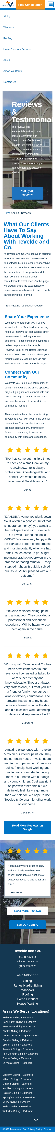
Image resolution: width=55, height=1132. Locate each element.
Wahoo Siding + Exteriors (17, 1106)
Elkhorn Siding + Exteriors (17, 1044)
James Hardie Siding (27, 985)
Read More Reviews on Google (27, 827)
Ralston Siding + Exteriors (17, 1093)
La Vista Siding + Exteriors (17, 1062)
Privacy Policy (35, 1129)
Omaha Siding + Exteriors (17, 1083)
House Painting (27, 1003)
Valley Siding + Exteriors (16, 1102)
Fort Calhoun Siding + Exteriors (20, 1053)
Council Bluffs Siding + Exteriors (21, 1035)
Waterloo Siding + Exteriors (18, 1111)
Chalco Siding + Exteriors (17, 1031)
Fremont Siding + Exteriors (18, 1049)
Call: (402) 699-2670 (27, 193)
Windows (27, 990)
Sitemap (48, 1129)
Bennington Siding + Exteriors (19, 1022)
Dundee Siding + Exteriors (17, 1040)
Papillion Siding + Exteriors (18, 1088)
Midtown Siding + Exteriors (18, 1074)
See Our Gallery (27, 924)
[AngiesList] (36, 1120)
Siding (27, 981)
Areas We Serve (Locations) (26, 1011)
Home (7, 213)
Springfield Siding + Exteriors (19, 1097)
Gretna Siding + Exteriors (17, 1058)
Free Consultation (30, 4)
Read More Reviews (27, 910)
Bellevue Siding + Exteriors (18, 1017)
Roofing (27, 994)
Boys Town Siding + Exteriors (19, 1026)
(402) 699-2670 (27, 966)
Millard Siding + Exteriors (17, 1079)
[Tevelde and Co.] (10, 4)
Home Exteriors (27, 999)
